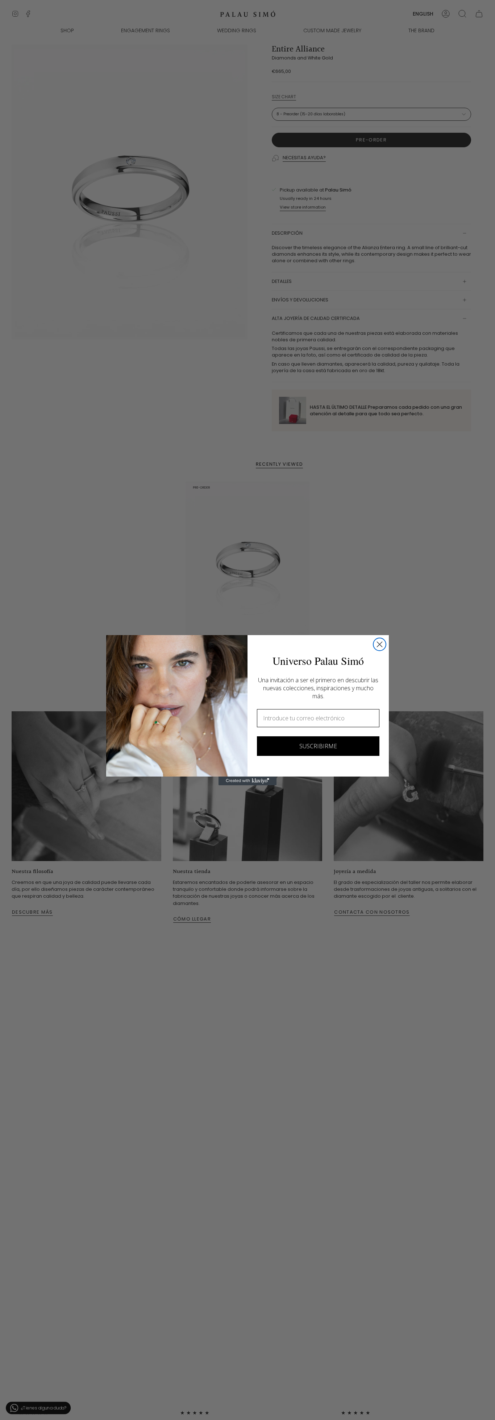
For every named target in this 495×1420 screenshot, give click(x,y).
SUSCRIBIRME (318, 746)
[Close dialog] (379, 644)
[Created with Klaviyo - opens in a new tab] (247, 781)
